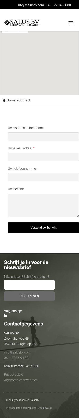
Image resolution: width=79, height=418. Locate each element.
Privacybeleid (13, 374)
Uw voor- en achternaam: (26, 128)
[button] (71, 23)
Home (10, 100)
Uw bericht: (16, 189)
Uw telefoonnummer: (22, 169)
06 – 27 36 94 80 (58, 5)
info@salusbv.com (30, 5)
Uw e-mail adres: (20, 148)
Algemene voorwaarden (21, 380)
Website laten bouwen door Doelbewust (29, 407)
